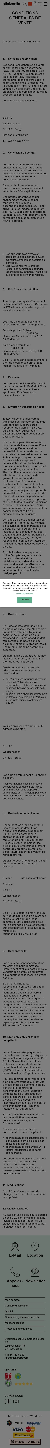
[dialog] (25, 724)
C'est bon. (24, 600)
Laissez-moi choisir (24, 594)
